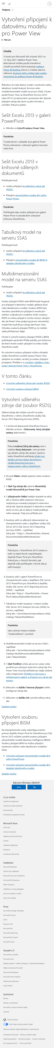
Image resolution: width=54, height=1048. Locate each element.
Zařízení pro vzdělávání (11, 871)
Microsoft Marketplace (11, 972)
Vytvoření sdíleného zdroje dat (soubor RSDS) (28, 383)
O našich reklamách (38, 1039)
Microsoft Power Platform (11, 977)
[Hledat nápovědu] (9, 3)
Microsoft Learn (8, 959)
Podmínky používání (9, 1039)
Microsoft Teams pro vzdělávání (14, 876)
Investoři (6, 1012)
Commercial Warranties (11, 854)
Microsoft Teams (9, 942)
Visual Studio (7, 986)
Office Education (8, 885)
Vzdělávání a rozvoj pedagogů (13, 889)
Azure (5, 920)
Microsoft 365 (8, 810)
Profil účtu (6, 827)
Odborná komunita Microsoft (13, 968)
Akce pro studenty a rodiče (12, 893)
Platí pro (7, 39)
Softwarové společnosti (11, 981)
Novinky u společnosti (10, 1003)
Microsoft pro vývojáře (10, 954)
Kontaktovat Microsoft (10, 1035)
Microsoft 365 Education (11, 880)
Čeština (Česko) (12, 1020)
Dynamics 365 (8, 924)
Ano (19, 787)
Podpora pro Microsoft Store (12, 836)
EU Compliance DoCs (10, 1043)
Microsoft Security (9, 915)
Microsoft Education (10, 867)
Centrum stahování (9, 832)
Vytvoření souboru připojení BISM (22, 389)
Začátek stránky (9, 706)
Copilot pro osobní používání (12, 806)
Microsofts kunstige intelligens (13, 911)
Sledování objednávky (10, 845)
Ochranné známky (24, 1039)
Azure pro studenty (9, 898)
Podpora (6, 9)
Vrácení (5, 841)
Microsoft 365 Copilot (10, 937)
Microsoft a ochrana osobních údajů (15, 1007)
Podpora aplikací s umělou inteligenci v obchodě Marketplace (23, 963)
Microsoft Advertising (10, 933)
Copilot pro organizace (11, 801)
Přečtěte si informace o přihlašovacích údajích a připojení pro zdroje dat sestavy (29, 677)
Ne (34, 787)
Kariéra (5, 998)
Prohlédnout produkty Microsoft (14, 815)
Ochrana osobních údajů (28, 1035)
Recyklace (6, 850)
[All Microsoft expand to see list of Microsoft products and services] (3, 3)
